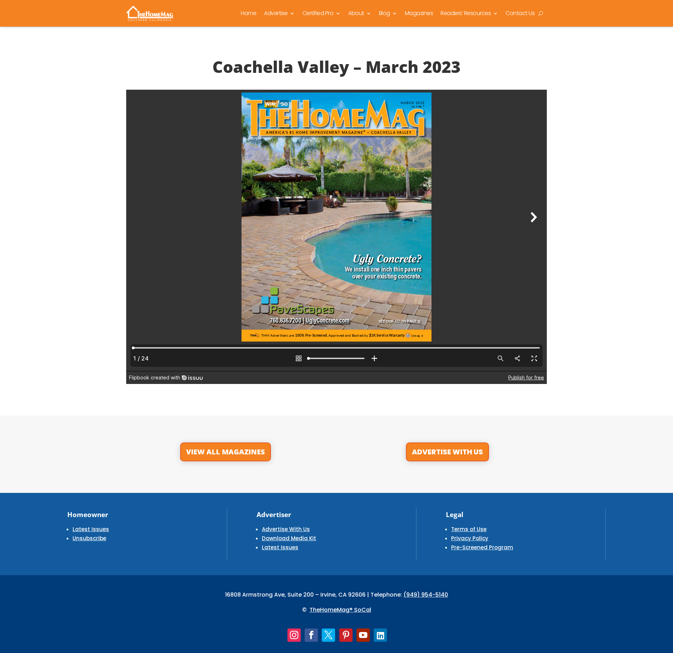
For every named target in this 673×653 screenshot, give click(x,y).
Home (248, 13)
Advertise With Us (447, 452)
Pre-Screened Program (482, 547)
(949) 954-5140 (425, 595)
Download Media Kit (289, 538)
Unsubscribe (89, 538)
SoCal (362, 610)
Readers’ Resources (466, 13)
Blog (384, 13)
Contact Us (520, 13)
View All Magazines (225, 451)
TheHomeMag (329, 610)
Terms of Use (469, 529)
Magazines (419, 13)
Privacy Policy (469, 538)
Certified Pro (318, 13)
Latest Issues (91, 529)
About (356, 13)
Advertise (276, 13)
